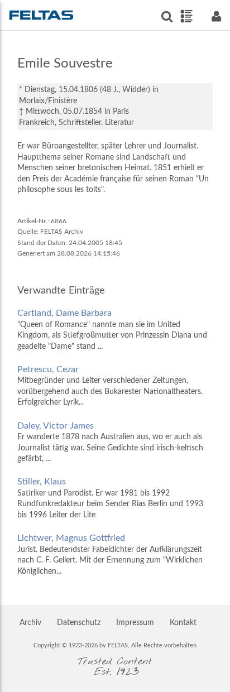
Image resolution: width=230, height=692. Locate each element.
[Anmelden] (216, 16)
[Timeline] (186, 16)
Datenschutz (78, 623)
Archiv (30, 623)
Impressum (135, 623)
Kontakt (183, 623)
